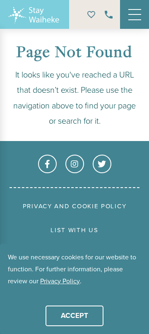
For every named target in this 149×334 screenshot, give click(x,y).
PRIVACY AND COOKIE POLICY (75, 206)
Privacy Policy (60, 281)
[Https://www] (47, 164)
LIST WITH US (74, 230)
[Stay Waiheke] (35, 14)
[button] (9, 293)
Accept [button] (74, 315)
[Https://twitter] (102, 164)
